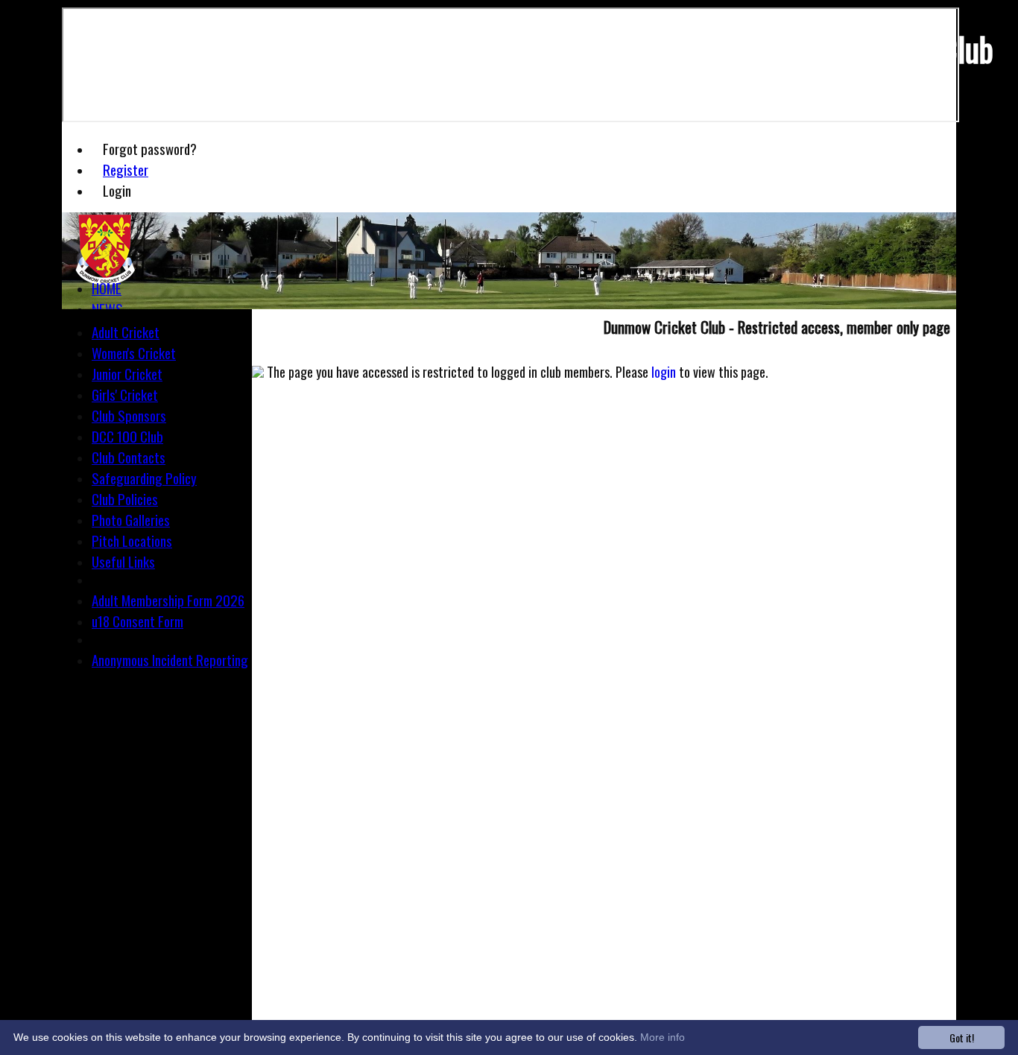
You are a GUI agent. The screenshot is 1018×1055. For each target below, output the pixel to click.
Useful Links (123, 561)
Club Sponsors (129, 415)
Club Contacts (128, 456)
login (663, 371)
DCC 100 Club (127, 435)
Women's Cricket (134, 352)
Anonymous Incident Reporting (170, 659)
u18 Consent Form (137, 620)
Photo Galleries (131, 519)
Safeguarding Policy (144, 477)
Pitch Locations (132, 540)
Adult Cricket (125, 331)
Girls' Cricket (125, 394)
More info (662, 1037)
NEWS (107, 308)
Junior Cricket (127, 373)
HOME (106, 287)
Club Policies (125, 498)
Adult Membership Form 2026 (168, 599)
